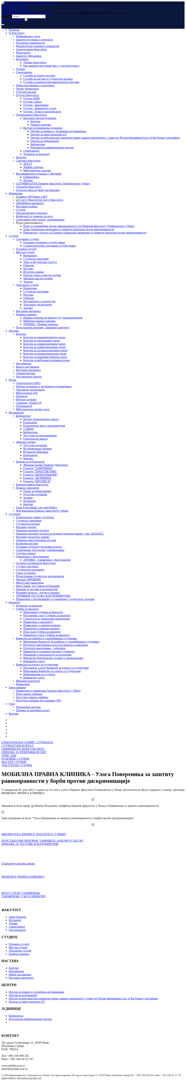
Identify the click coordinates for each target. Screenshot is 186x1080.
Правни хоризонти (27, 487)
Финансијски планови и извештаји (37, 46)
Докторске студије (27, 284)
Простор (21, 157)
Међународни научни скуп (32, 409)
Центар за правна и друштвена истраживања (58, 131)
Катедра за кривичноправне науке (44, 343)
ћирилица (7, 20)
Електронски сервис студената (35, 517)
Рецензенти (30, 455)
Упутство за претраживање (40, 435)
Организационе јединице (31, 213)
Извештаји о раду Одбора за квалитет (46, 635)
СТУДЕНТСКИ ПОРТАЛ (17, 745)
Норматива (16, 193)
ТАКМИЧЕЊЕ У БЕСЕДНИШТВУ (23, 896)
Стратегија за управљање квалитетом (46, 618)
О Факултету (17, 33)
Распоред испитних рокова (32, 536)
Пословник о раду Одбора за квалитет (47, 615)
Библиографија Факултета (32, 484)
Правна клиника (41, 124)
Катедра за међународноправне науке (46, 360)
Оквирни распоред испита (32, 530)
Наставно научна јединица (39, 118)
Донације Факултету (28, 186)
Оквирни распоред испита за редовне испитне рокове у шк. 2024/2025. (60, 533)
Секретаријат (24, 72)
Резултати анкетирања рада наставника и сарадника (55, 644)
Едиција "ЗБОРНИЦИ (37, 478)
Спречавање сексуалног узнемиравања (40, 219)
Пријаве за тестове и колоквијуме (37, 589)
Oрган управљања (27, 88)
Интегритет (23, 52)
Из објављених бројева (37, 448)
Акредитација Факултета (31, 49)
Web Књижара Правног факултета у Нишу (42, 510)
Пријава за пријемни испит (33, 710)
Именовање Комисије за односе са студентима (52, 671)
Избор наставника (20, 974)
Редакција (29, 500)
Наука (12, 379)
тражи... (6, 16)
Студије (21, 209)
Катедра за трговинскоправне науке (45, 350)
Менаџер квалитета (28, 680)
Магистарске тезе (27, 392)
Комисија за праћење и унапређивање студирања (46, 638)
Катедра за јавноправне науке (41, 340)
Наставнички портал (29, 376)
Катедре (36, 121)
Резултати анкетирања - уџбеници (44, 648)
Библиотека (38, 144)
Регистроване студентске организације (40, 576)
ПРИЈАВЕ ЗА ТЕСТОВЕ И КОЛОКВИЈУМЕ (29, 843)
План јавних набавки (29, 694)
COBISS (28, 428)
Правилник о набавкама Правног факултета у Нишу (48, 690)
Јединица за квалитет (36, 154)
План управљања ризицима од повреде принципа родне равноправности (68, 229)
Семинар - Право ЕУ (29, 402)
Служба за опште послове (39, 75)
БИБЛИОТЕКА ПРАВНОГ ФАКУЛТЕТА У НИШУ (33, 834)
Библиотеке (30, 432)
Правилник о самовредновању (42, 625)
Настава (28, 268)
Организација (17, 929)
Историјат (22, 59)
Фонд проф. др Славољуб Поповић (38, 586)
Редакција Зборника (35, 451)
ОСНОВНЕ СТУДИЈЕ (15, 758)
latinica (19, 20)
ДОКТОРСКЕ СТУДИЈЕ (16, 765)
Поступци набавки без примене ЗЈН (38, 700)
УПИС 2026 (8, 755)
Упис (12, 703)
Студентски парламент (30, 569)
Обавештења (31, 177)
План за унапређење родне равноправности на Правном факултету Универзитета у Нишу (79, 226)
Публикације (24, 406)
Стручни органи (26, 91)
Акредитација (17, 916)
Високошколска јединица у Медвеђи (38, 173)
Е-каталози (30, 422)
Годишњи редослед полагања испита (39, 546)
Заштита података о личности (34, 39)
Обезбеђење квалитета (30, 203)
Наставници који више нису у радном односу (51, 65)
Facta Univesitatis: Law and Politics (36, 507)
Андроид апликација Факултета (36, 563)
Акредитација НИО (28, 383)
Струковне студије (27, 239)
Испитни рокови (33, 271)
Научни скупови (26, 399)
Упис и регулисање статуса (40, 262)
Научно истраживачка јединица (42, 127)
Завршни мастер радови (38, 278)
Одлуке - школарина (35, 105)
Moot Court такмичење (30, 582)
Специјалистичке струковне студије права (49, 245)
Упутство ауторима (35, 445)
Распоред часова (26, 527)
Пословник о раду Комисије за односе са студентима (56, 667)
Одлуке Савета (32, 101)
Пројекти (21, 396)
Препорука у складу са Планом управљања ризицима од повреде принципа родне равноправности (84, 232)
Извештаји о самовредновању (41, 628)
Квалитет (14, 602)
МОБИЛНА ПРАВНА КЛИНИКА (23, 876)
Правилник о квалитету (38, 622)
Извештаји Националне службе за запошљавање (53, 658)
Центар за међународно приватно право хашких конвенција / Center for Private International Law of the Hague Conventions (105, 137)
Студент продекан (27, 566)
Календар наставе (27, 543)
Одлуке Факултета (27, 95)
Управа (20, 69)
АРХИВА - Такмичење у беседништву (47, 559)
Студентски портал (28, 523)
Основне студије (26, 249)
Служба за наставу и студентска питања (48, 78)
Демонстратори (25, 373)
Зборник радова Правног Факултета (45, 464)
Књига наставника (27, 366)
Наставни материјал (28, 311)
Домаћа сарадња (33, 167)
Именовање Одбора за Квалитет (43, 612)
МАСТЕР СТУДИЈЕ (14, 762)
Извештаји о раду (34, 661)
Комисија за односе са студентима (37, 664)
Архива (28, 180)
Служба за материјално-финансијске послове (51, 82)
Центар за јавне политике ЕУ (49, 134)
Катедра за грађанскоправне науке (44, 347)
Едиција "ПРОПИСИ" (37, 481)
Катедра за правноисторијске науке (45, 356)
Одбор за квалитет (27, 608)
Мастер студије (25, 252)
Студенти (15, 514)
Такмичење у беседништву (32, 556)
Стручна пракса (26, 553)
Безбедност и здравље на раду (34, 216)
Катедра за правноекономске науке (44, 353)
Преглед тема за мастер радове (42, 275)
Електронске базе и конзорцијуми (44, 425)
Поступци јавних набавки (32, 697)
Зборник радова (26, 442)
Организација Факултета (31, 114)
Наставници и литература (39, 301)
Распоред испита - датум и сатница (38, 592)
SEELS (27, 163)
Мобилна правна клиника (39, 320)
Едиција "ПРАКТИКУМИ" (40, 471)
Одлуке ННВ (31, 98)
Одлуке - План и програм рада (42, 111)
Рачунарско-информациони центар (52, 147)
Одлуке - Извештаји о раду (39, 108)
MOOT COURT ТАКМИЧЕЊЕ (20, 893)
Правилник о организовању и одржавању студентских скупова (55, 599)
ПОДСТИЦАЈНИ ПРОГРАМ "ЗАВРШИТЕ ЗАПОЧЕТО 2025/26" (42, 840)
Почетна (14, 29)
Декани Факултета (34, 62)
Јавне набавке (17, 687)
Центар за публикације (45, 141)
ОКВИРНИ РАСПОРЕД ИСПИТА (23, 748)
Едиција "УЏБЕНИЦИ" (38, 468)
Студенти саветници (29, 520)
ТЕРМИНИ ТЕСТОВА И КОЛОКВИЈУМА (43, 595)
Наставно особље (27, 206)
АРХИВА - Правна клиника (40, 324)
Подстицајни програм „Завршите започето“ (43, 327)
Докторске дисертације (37, 304)
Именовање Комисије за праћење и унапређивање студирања (61, 641)
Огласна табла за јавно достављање (38, 190)
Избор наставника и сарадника (35, 85)
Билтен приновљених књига (41, 419)
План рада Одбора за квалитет (42, 631)
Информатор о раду (28, 36)
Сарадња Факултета (28, 160)
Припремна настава (28, 707)
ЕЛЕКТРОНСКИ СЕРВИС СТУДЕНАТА (27, 742)
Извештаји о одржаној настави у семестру (49, 651)
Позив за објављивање (37, 491)
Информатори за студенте (39, 674)
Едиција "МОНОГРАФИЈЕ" (40, 474)
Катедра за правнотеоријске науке (44, 337)
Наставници (23, 363)
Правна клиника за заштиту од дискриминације (53, 317)
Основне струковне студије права (44, 242)
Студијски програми (36, 258)
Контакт (28, 458)
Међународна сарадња (37, 170)
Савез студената (26, 572)
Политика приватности (30, 42)
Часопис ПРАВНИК (28, 579)
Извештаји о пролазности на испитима (47, 654)
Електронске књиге (35, 438)
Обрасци (28, 265)
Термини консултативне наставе (36, 540)
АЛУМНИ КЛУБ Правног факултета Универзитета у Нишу (53, 183)
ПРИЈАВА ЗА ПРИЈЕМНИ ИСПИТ (24, 752)
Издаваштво (16, 412)
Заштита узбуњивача (28, 55)
